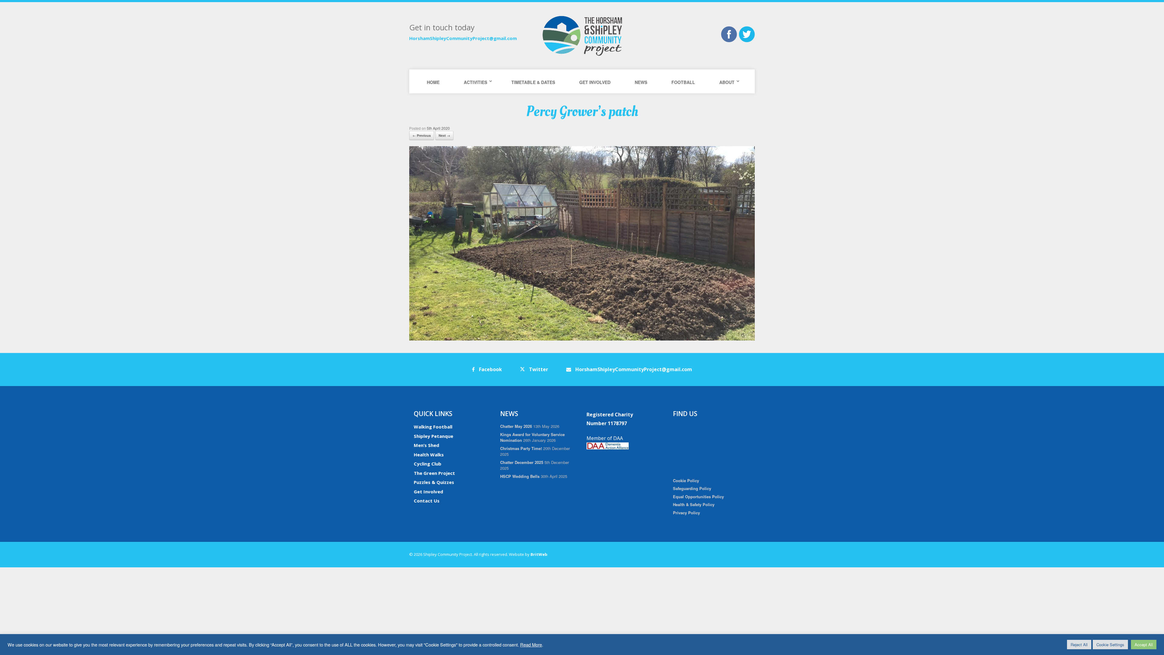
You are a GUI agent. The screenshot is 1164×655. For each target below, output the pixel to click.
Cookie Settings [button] (1110, 644)
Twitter (538, 369)
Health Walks (429, 455)
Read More (531, 644)
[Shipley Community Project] (582, 36)
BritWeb (538, 554)
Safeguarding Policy (692, 488)
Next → (444, 135)
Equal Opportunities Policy (698, 496)
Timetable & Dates (533, 82)
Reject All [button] (1079, 644)
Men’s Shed (426, 445)
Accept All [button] (1144, 644)
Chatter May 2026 (516, 426)
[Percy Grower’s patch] (582, 339)
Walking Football (433, 427)
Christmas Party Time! (521, 448)
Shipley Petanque (433, 436)
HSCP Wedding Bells (520, 476)
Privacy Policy (686, 513)
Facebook (490, 369)
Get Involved (594, 82)
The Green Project (434, 473)
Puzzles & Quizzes (434, 482)
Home (433, 82)
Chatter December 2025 (521, 462)
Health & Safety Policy (693, 504)
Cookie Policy (686, 480)
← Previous (422, 135)
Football (683, 82)
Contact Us (427, 501)
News (641, 82)
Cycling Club (427, 464)
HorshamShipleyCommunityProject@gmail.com (463, 38)
